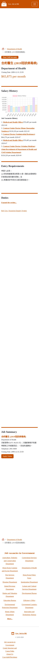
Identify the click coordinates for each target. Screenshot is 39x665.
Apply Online (7, 456)
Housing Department (10, 582)
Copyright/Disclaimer (9, 657)
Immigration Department (29, 582)
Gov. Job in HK (21, 633)
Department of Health (14, 49)
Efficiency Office (29, 600)
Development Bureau (29, 593)
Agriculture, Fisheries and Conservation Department (9, 561)
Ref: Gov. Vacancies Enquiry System (14, 211)
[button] (9, 202)
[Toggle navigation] (35, 4)
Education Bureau (10, 600)
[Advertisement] (19, 27)
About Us (9, 654)
